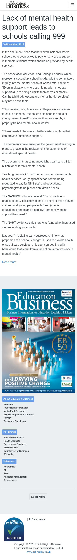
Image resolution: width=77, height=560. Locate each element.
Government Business (15, 444)
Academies (9, 466)
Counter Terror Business (16, 451)
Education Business (14, 437)
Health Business (12, 441)
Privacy (7, 418)
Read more (9, 261)
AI (5, 470)
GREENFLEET (11, 447)
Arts (6, 473)
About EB (8, 404)
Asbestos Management (15, 477)
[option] (38, 340)
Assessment (10, 480)
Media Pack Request (14, 411)
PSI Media (9, 454)
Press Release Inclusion (16, 408)
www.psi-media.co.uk (38, 551)
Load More (38, 496)
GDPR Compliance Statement (19, 414)
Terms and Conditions (15, 421)
